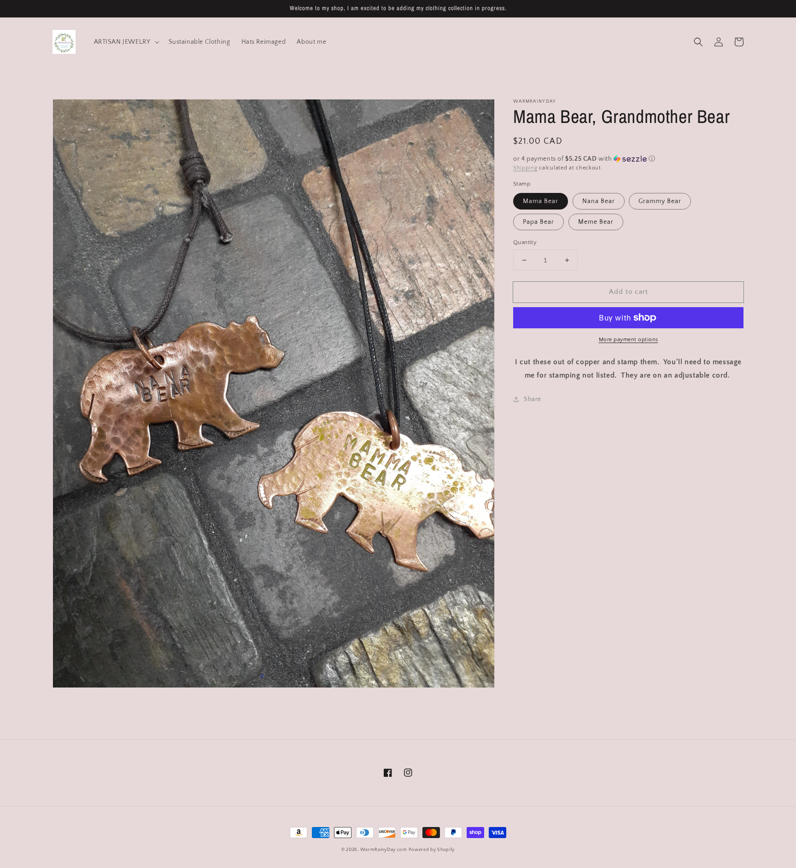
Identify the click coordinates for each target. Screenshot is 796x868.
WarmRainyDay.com (383, 849)
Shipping (525, 168)
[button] (698, 42)
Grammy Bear (659, 201)
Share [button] (532, 399)
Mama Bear (540, 201)
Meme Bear (596, 222)
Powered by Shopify (432, 849)
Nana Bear (598, 201)
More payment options (628, 340)
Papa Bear (538, 222)
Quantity (525, 242)
